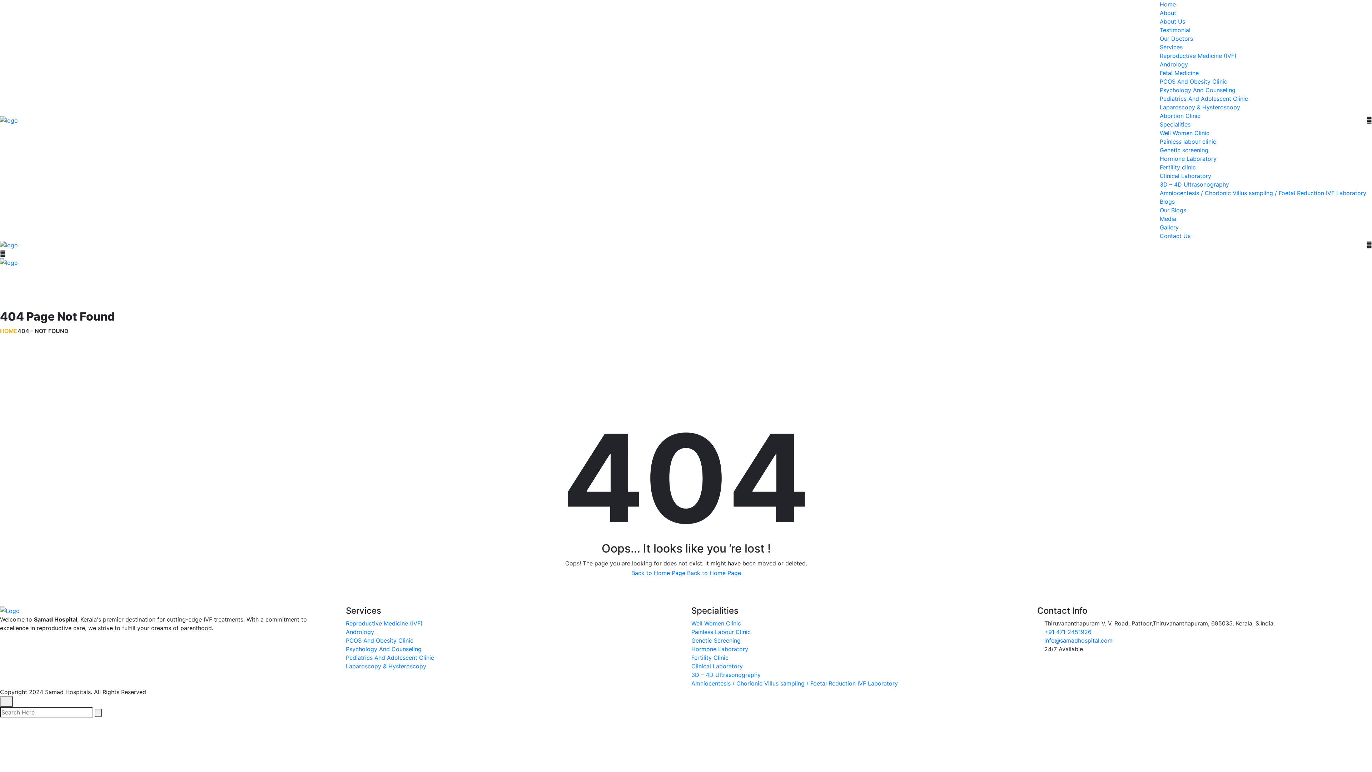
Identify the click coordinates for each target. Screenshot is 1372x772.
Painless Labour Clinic (721, 631)
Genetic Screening (716, 640)
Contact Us (1175, 235)
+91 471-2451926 (1068, 631)
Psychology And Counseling (1198, 90)
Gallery (1169, 227)
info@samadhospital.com (1078, 640)
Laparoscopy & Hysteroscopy (1200, 107)
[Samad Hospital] (9, 119)
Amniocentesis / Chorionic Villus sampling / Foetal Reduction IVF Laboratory (1263, 193)
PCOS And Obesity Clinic (1193, 81)
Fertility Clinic (710, 657)
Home (1168, 4)
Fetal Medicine (1179, 72)
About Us (1172, 21)
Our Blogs (1173, 210)
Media (1168, 218)
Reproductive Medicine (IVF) (1198, 55)
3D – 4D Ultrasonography (1194, 184)
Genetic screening (1184, 150)
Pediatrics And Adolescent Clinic (1204, 98)
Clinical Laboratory (1185, 175)
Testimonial (1175, 30)
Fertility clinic (1178, 167)
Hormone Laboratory (1188, 158)
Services (1171, 47)
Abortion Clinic (1180, 115)
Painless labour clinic (1188, 141)
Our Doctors (1176, 38)
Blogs (1167, 201)
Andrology (1174, 64)
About (1168, 12)
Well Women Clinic (1184, 133)
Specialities (1175, 124)
